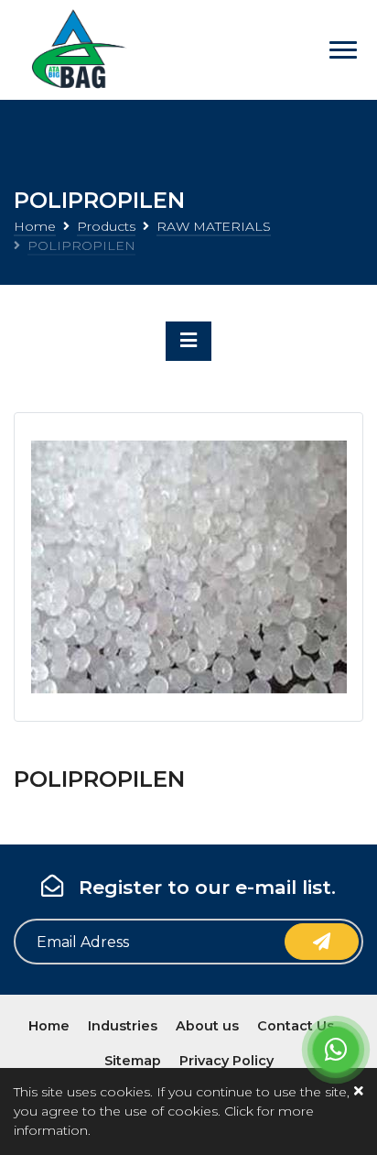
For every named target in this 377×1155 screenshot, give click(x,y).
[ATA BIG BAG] (76, 50)
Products (106, 226)
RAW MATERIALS (213, 226)
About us (207, 1026)
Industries (122, 1026)
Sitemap (132, 1060)
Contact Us (295, 1026)
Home (35, 226)
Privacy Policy (226, 1060)
